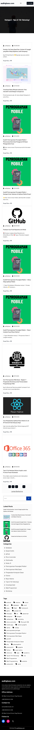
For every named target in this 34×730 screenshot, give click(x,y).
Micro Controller (11, 557)
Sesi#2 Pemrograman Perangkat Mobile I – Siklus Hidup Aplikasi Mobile (17, 280)
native (8, 627)
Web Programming (12, 661)
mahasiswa (9, 619)
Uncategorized (10, 585)
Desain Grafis (10, 551)
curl (7, 605)
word (19, 664)
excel (25, 605)
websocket (9, 664)
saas (18, 653)
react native (18, 650)
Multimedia (9, 560)
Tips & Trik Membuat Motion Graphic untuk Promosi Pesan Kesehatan (15, 471)
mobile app (9, 625)
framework (24, 608)
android (8, 602)
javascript (26, 613)
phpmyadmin (17, 644)
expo (7, 608)
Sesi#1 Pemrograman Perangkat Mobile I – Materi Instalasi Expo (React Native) (17, 331)
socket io (26, 653)
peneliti (8, 639)
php (7, 644)
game (8, 611)
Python (8, 575)
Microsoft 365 (25, 622)
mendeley (21, 619)
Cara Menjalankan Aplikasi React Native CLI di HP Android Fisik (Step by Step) (16, 421)
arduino (18, 602)
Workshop (9, 591)
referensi (9, 653)
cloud (26, 602)
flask (15, 608)
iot (17, 613)
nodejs (17, 627)
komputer (9, 616)
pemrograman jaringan (13, 630)
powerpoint (10, 647)
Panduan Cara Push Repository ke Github (14, 229)
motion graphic (22, 625)
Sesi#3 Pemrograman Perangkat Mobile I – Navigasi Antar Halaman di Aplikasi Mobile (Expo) (17, 193)
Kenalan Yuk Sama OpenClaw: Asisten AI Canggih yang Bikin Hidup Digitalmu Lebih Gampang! (17, 50)
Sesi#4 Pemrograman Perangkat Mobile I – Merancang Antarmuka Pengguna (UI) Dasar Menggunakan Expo (15, 142)
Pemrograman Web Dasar (14, 569)
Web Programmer (11, 588)
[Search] (28, 498)
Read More (6, 60)
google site (17, 611)
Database (9, 548)
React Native (10, 579)
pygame (20, 647)
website (24, 661)
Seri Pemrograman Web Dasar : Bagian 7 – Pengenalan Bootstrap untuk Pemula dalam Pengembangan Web (15, 381)
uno (25, 655)
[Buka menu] (21, 3)
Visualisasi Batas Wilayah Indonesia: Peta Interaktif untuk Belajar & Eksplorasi (15, 90)
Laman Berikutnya (17, 491)
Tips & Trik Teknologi (12, 582)
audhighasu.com (7, 3)
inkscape (9, 613)
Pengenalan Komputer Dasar (15, 572)
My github (29, 3)
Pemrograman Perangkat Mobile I (16, 566)
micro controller (11, 622)
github (8, 554)
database (16, 605)
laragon (19, 616)
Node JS (8, 563)
